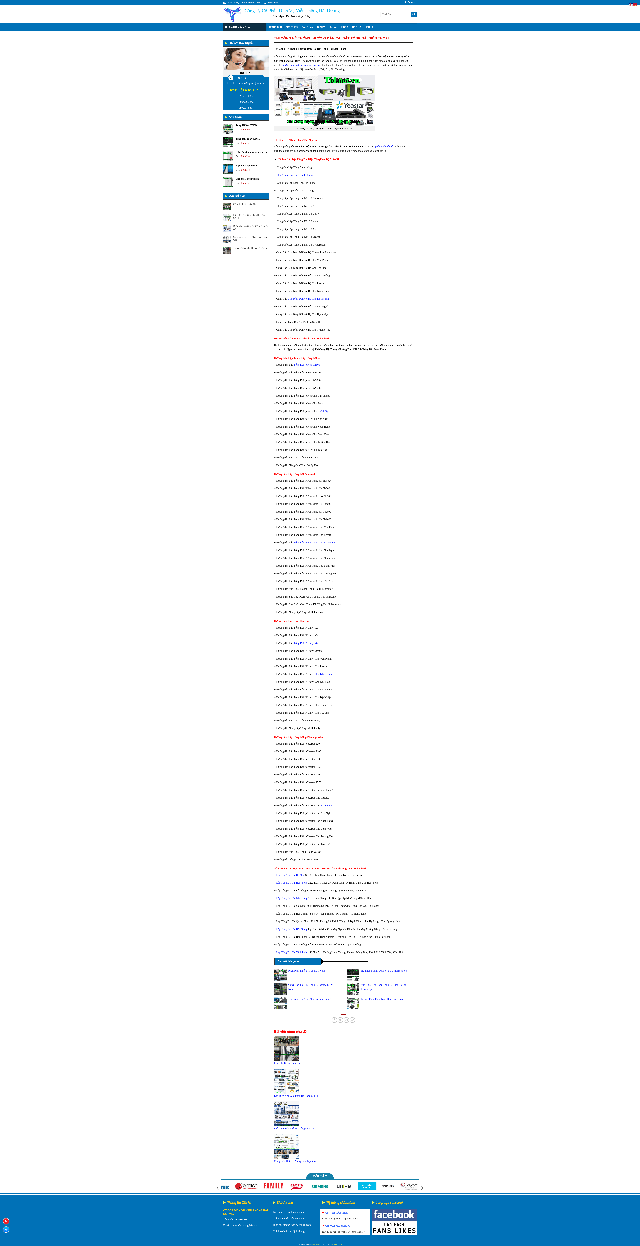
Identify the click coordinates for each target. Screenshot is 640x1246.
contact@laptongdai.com (250, 83)
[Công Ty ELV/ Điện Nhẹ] (286, 1048)
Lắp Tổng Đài (315, 1244)
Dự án (333, 27)
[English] (631, 4)
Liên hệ (369, 27)
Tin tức (356, 27)
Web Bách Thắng (336, 1244)
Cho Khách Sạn (323, 674)
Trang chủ (275, 27)
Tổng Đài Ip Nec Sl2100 (307, 364)
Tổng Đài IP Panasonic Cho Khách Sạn (315, 542)
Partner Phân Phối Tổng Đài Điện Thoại (382, 999)
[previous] (218, 1188)
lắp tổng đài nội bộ (383, 146)
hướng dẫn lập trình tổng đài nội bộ (301, 65)
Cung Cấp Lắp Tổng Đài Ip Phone (295, 175)
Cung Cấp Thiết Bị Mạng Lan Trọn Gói (250, 238)
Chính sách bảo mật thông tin (288, 1218)
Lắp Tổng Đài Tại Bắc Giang (292, 929)
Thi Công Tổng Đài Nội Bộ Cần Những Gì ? (312, 999)
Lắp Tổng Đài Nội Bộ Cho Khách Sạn (308, 298)
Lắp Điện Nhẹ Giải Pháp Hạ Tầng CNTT (249, 216)
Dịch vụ (321, 27)
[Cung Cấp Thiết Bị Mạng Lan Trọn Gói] (286, 1146)
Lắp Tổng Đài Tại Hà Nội (290, 875)
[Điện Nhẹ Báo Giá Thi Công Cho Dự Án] (286, 1113)
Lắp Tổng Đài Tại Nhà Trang (292, 898)
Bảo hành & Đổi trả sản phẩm (288, 1212)
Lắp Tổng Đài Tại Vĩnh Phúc (292, 952)
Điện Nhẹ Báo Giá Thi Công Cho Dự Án (250, 227)
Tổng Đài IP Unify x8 (306, 643)
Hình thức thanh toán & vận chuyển (292, 1224)
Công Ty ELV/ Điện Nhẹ (245, 204)
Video (344, 27)
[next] (422, 1188)
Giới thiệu (292, 27)
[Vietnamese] (635, 4)
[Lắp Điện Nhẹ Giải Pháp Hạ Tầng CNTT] (286, 1080)
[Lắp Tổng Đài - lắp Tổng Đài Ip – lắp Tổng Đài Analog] (281, 14)
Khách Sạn (323, 411)
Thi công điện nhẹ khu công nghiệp (250, 248)
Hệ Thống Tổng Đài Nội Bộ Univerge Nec (384, 970)
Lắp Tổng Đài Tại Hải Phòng (292, 882)
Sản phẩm (308, 27)
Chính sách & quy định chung (289, 1231)
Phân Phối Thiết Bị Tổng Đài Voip (306, 970)
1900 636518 (243, 78)
